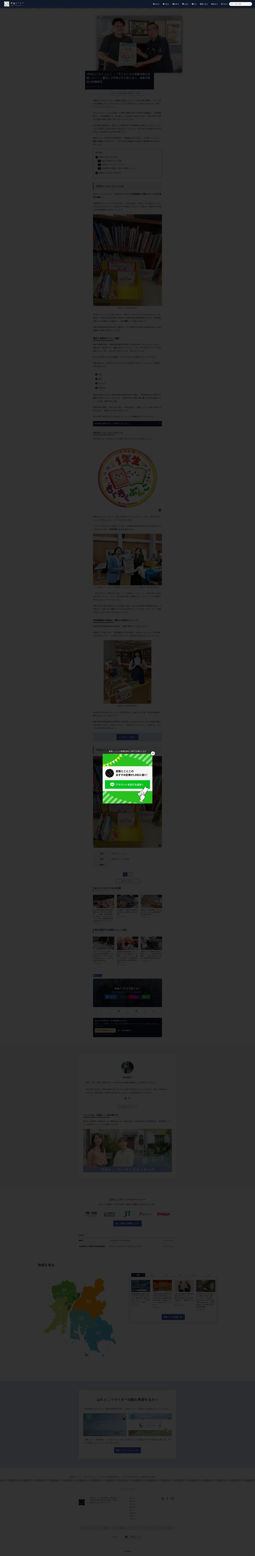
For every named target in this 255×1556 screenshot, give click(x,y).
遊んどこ (175, 4)
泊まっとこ (204, 4)
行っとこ (224, 4)
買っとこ (185, 4)
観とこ (194, 4)
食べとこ (166, 4)
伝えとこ (214, 4)
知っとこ (156, 4)
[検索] (249, 3)
